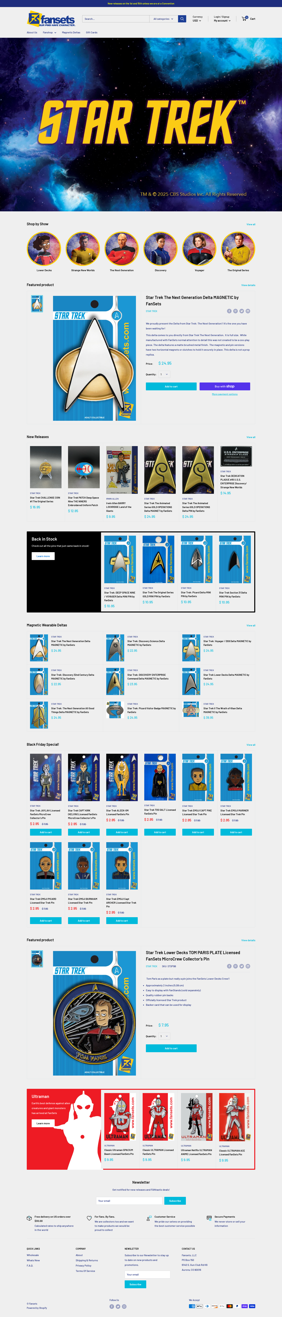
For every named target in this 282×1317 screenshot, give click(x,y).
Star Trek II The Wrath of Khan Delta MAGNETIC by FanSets (223, 710)
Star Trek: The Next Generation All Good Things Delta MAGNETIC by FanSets (72, 710)
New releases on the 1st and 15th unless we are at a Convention (141, 3)
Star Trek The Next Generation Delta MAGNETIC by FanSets (70, 643)
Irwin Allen (112, 498)
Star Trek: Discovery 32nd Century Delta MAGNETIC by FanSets (72, 676)
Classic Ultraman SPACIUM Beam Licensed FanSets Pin (119, 1151)
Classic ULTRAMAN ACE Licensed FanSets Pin (232, 1152)
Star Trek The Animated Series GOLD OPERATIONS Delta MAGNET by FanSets (158, 507)
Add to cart (171, 386)
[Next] (255, 248)
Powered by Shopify (37, 1308)
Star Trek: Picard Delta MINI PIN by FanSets (196, 594)
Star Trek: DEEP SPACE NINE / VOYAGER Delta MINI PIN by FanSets (119, 596)
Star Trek (151, 311)
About (79, 1255)
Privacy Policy (83, 1265)
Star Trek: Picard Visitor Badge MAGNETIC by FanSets (151, 710)
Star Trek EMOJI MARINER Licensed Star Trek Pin (234, 812)
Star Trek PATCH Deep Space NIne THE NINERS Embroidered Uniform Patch (83, 501)
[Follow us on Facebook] (112, 1306)
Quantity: (151, 374)
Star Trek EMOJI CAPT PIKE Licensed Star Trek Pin (197, 812)
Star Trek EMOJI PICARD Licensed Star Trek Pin (43, 900)
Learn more (43, 556)
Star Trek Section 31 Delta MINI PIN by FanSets (233, 594)
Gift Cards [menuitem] (91, 32)
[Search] (182, 18)
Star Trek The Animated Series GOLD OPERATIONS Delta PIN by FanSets (196, 507)
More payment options (225, 394)
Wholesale (33, 1255)
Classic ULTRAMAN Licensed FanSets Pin (158, 1151)
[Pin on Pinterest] (235, 310)
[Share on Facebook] (229, 310)
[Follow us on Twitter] (118, 1306)
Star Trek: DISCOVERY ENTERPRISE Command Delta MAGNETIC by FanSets (147, 676)
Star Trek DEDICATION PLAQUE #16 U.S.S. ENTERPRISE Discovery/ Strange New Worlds (233, 481)
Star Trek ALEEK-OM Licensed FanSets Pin (117, 812)
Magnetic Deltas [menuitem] (71, 32)
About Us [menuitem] (32, 32)
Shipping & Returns (87, 1260)
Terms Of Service (85, 1270)
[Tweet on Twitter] (241, 310)
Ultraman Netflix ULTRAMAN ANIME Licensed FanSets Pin (196, 1152)
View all (251, 224)
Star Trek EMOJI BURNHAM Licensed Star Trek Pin (82, 900)
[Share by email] (248, 310)
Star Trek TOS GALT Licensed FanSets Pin (160, 811)
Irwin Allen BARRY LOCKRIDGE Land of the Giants (118, 507)
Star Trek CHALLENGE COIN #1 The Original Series (45, 499)
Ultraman (109, 1145)
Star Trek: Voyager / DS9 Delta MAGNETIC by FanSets (227, 643)
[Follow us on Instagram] (124, 1306)
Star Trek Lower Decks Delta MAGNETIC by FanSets (226, 676)
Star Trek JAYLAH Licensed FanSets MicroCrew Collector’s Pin (45, 814)
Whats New (33, 1260)
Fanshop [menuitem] (48, 32)
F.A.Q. (30, 1265)
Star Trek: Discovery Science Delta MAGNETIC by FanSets (146, 643)
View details (248, 285)
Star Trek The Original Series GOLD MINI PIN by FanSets (158, 594)
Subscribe (175, 1200)
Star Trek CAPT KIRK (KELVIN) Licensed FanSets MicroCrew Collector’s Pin (82, 814)
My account (221, 20)
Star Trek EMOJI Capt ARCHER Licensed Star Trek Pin (121, 902)
